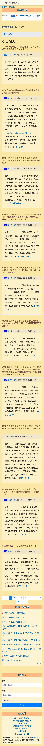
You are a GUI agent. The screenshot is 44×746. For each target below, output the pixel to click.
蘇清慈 (10, 551)
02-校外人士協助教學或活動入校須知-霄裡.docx (23, 640)
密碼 (3, 691)
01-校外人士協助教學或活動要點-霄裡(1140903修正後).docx (21, 650)
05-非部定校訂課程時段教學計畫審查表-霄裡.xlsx (19, 627)
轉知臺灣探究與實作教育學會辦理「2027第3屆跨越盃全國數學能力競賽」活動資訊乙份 (21, 491)
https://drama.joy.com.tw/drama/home (20, 133)
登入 (22, 705)
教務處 (10, 34)
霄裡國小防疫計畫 (22, 729)
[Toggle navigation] (36, 3)
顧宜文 (10, 55)
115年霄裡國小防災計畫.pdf (15, 617)
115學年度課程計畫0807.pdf (15, 613)
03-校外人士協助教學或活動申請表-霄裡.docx (22, 644)
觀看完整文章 (18, 147)
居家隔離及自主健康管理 (22, 721)
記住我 (6, 701)
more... (39, 664)
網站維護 (34, 737)
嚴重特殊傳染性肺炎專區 (22, 726)
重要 (8, 16)
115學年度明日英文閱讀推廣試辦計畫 (19, 546)
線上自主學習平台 (22, 734)
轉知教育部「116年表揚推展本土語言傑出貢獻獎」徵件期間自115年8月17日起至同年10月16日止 (21, 270)
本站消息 (8, 27)
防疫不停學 (22, 731)
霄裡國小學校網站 (12, 3)
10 (18, 602)
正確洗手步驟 (22, 723)
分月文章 (20, 27)
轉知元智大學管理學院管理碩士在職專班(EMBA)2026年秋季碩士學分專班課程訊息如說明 (21, 323)
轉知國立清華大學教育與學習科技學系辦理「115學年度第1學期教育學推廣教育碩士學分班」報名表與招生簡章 (21, 217)
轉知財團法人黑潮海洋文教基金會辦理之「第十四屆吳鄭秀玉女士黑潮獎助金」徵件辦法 (21, 160)
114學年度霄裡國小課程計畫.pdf (16, 656)
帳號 (3, 681)
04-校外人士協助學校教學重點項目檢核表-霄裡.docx (20, 634)
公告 (5, 98)
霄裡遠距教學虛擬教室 (22, 718)
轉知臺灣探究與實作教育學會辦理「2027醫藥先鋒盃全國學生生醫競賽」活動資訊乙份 (21, 428)
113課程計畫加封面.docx (13, 660)
